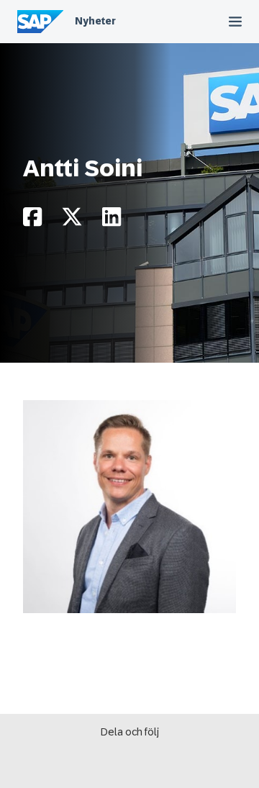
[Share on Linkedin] (111, 220)
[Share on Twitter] (72, 220)
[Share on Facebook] (32, 220)
